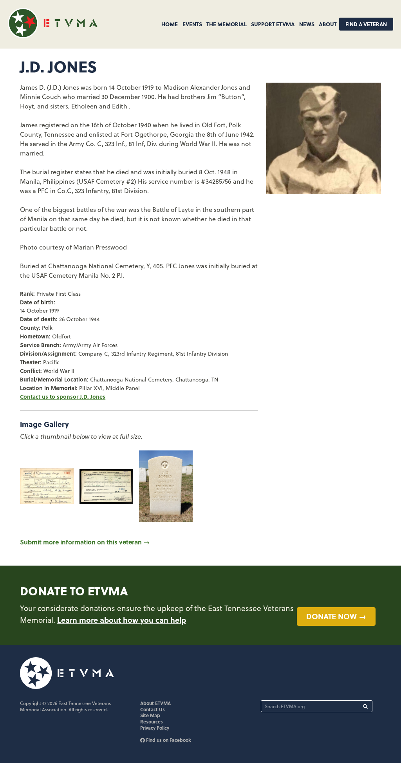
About (328, 24)
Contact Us (152, 709)
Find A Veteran (366, 24)
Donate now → (336, 616)
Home (169, 24)
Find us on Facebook (168, 739)
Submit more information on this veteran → (85, 541)
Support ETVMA (273, 24)
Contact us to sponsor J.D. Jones (62, 396)
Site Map (150, 715)
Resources (151, 721)
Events (192, 24)
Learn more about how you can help (121, 619)
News (306, 24)
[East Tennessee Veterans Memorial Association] (53, 35)
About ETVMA (155, 703)
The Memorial (226, 24)
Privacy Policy (154, 727)
